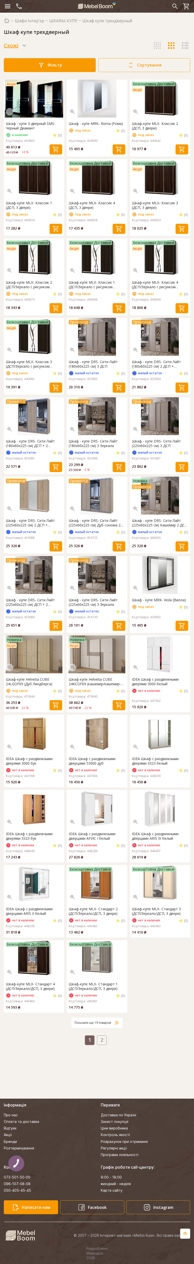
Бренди (10, 1141)
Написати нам (36, 1207)
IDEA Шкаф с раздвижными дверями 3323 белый (155, 761)
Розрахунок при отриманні (124, 1141)
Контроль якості (115, 1135)
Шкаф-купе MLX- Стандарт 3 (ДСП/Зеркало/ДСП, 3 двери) (156, 911)
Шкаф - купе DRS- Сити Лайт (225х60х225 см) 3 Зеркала (93, 602)
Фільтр (54, 65)
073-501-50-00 (17, 1177)
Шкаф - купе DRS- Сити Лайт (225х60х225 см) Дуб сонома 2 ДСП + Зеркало (94, 522)
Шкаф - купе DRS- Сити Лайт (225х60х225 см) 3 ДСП (156, 443)
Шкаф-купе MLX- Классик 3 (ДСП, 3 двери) (155, 205)
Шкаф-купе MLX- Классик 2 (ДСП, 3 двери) (155, 125)
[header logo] (97, 5)
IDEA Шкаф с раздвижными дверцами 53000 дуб (92, 761)
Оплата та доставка (21, 1121)
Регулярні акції (114, 1148)
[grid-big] (157, 45)
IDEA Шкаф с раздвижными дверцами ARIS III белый (155, 836)
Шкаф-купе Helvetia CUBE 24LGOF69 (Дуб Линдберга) (29, 681)
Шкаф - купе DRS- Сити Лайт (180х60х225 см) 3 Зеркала (93, 443)
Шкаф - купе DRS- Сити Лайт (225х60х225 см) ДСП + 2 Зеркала (30, 602)
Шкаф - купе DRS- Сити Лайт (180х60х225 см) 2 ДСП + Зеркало (156, 364)
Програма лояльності (119, 1154)
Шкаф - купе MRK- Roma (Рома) (96, 123)
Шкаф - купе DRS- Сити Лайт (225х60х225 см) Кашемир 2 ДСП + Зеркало (159, 522)
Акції (8, 1135)
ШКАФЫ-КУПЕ (63, 21)
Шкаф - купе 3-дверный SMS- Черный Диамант (30, 125)
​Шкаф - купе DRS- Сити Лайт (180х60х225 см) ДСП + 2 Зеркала (30, 443)
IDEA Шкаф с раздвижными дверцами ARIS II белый (29, 911)
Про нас (11, 1115)
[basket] (186, 6)
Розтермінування (19, 1148)
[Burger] (7, 6)
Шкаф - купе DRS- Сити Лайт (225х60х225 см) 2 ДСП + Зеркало (30, 522)
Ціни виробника (114, 1128)
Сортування (149, 65)
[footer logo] (23, 1235)
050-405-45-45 (17, 1190)
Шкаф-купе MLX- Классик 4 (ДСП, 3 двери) (92, 205)
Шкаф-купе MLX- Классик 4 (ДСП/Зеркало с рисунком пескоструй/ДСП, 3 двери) (155, 284)
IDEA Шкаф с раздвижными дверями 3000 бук (29, 761)
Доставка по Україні (118, 1115)
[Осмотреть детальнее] (9, 112)
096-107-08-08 (17, 1184)
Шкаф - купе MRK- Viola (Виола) (159, 600)
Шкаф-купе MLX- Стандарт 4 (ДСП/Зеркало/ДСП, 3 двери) (30, 986)
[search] (175, 6)
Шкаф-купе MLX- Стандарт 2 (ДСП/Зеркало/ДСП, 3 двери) (93, 911)
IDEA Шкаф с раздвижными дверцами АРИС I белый (92, 836)
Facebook (97, 1207)
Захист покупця (114, 1121)
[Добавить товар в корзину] (56, 149)
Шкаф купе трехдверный (107, 21)
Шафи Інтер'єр (29, 21)
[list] (185, 45)
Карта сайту (112, 1190)
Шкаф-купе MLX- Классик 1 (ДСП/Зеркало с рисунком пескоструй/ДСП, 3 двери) (92, 284)
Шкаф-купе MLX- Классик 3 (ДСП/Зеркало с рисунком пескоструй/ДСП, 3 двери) (29, 364)
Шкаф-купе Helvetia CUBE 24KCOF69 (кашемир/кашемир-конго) (95, 681)
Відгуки (10, 1128)
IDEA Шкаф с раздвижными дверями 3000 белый (155, 681)
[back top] (185, 1234)
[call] (19, 6)
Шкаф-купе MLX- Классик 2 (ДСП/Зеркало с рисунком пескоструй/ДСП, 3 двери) (29, 284)
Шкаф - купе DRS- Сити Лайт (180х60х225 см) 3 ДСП (93, 364)
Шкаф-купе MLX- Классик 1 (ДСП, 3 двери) (29, 205)
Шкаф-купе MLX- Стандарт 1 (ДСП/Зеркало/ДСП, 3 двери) (93, 986)
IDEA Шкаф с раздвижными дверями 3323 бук (29, 836)
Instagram (163, 1207)
